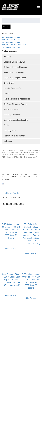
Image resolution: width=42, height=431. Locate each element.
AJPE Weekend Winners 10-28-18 (14, 45)
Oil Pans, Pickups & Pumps (15, 104)
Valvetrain (8, 141)
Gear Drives (9, 83)
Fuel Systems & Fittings (14, 72)
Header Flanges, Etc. (13, 88)
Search (6, 27)
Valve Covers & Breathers (14, 136)
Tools (6, 125)
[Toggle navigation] (38, 7)
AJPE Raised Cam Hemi (11, 47)
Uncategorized (10, 131)
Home (4, 150)
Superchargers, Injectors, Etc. (16, 120)
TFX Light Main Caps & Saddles (19, 152)
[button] (10, 188)
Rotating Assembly (12, 115)
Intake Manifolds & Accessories (17, 99)
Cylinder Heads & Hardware (15, 67)
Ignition (7, 94)
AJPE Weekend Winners (11, 37)
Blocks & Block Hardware (14, 62)
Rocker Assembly (11, 109)
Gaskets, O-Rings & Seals (15, 78)
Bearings (8, 57)
